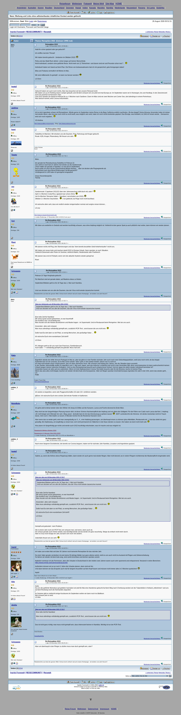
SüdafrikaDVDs (39, 636)
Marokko (101, 8)
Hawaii (78, 8)
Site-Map (109, 4)
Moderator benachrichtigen (152, 83)
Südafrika (160, 8)
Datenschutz (93, 709)
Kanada (92, 8)
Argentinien (21, 8)
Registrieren (42, 21)
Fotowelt (88, 4)
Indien (85, 8)
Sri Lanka (151, 8)
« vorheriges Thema (151, 31)
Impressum (104, 709)
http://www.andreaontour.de (67, 123)
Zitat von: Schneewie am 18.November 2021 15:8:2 (51, 304)
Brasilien (48, 8)
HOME (119, 4)
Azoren (41, 8)
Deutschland (59, 8)
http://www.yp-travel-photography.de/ (45, 215)
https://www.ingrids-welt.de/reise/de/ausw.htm (51, 563)
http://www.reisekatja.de (41, 381)
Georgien (70, 8)
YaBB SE (101, 685)
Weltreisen (77, 4)
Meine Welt (98, 4)
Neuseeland (132, 8)
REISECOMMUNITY (34, 32)
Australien (32, 8)
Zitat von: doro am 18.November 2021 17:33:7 (50, 477)
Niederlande (120, 8)
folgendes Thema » (165, 31)
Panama (141, 8)
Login (31, 21)
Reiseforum (64, 4)
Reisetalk (47, 32)
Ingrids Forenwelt (17, 32)
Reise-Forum (70, 709)
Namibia (109, 8)
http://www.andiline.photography (44, 123)
